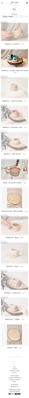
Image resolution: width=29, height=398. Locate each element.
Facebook (15, 384)
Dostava (14, 372)
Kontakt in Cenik (14, 370)
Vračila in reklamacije (14, 377)
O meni (14, 368)
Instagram (15, 386)
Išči (14, 366)
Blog (14, 381)
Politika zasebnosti (15, 379)
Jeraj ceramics (17, 389)
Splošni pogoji (14, 375)
